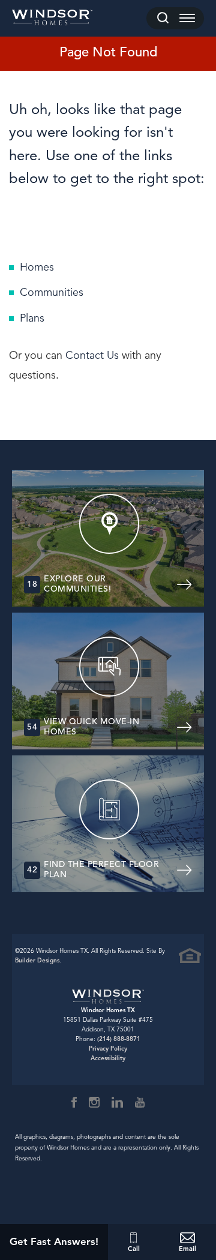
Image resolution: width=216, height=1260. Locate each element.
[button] (162, 18)
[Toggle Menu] (187, 18)
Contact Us (92, 355)
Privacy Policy (108, 1048)
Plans (32, 318)
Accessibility (108, 1058)
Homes (37, 267)
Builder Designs (37, 960)
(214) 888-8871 (118, 1039)
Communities (51, 292)
